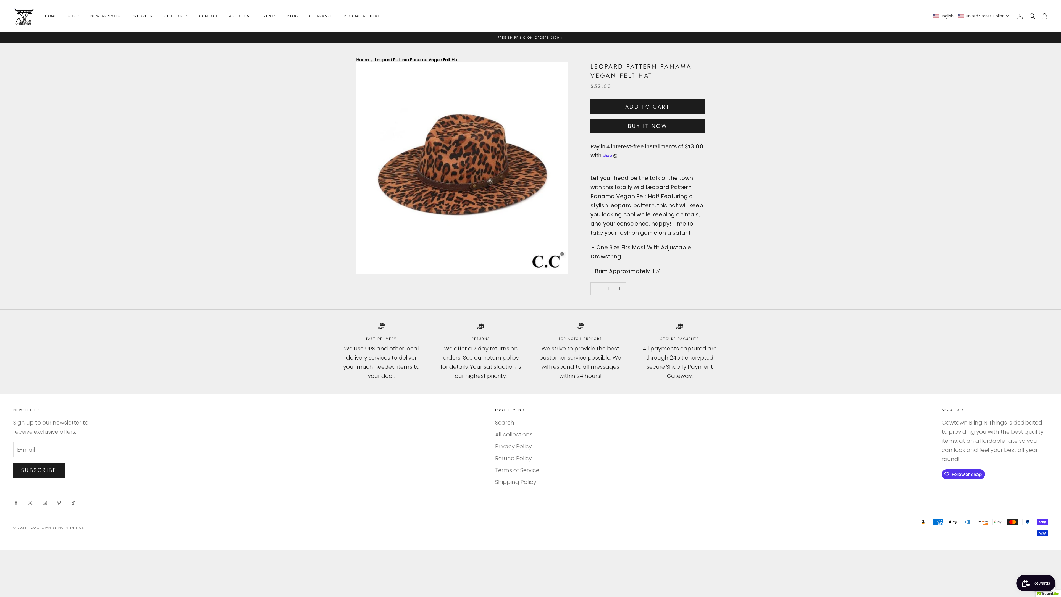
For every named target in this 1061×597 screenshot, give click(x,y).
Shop (74, 16)
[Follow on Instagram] (45, 503)
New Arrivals (105, 16)
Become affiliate (363, 16)
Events (269, 16)
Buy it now (647, 126)
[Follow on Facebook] (16, 503)
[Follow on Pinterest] (59, 503)
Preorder (142, 16)
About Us (239, 16)
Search (504, 422)
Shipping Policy (515, 482)
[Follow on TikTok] (73, 503)
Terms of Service (517, 470)
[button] (971, 16)
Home (51, 16)
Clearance (321, 16)
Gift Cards (176, 16)
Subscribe (39, 470)
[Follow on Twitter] (30, 503)
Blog (292, 16)
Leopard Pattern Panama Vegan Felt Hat (417, 59)
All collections (513, 434)
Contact (208, 16)
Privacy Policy (513, 446)
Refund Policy (513, 458)
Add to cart (647, 107)
